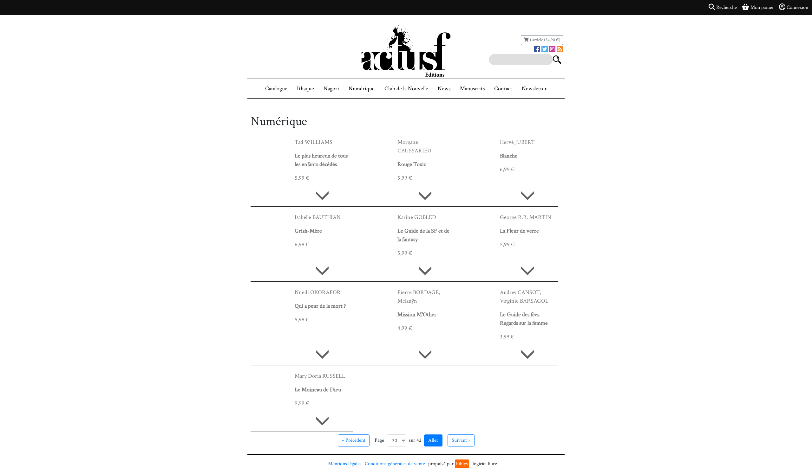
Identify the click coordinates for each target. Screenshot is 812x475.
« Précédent (353, 440)
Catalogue (276, 88)
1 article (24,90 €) (544, 40)
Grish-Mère (308, 230)
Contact (503, 88)
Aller (433, 440)
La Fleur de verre (519, 230)
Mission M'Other (416, 314)
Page (379, 440)
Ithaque (305, 88)
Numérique (362, 88)
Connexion (797, 7)
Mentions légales (345, 463)
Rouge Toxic (411, 164)
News (444, 88)
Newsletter (534, 88)
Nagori (331, 88)
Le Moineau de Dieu (318, 389)
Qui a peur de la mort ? (320, 306)
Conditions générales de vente (395, 463)
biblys (462, 463)
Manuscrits (472, 88)
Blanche (508, 155)
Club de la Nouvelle (406, 88)
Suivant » (461, 440)
